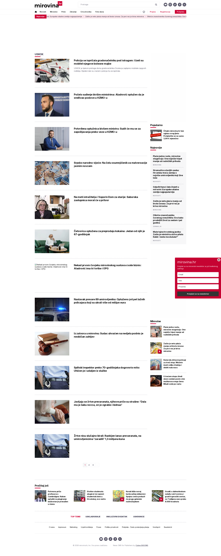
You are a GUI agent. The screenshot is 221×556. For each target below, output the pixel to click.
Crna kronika (86, 12)
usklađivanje (93, 516)
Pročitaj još (41, 485)
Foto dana (99, 12)
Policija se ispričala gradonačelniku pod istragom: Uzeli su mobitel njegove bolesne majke (109, 62)
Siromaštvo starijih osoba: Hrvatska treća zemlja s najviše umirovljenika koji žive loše (168, 174)
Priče (63, 12)
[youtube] (165, 4)
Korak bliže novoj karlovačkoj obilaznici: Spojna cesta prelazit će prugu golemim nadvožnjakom (136, 496)
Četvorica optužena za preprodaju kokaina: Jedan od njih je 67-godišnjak (109, 233)
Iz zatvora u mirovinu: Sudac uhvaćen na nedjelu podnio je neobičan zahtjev (108, 335)
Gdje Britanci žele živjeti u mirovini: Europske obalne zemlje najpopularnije (166, 189)
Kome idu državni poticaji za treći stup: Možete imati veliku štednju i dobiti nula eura (174, 364)
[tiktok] (175, 4)
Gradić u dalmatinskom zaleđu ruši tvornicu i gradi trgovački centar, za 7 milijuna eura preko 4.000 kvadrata (175, 496)
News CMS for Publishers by (130, 545)
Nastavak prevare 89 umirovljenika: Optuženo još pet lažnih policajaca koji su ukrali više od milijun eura (109, 301)
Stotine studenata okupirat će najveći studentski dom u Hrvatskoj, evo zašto (96, 495)
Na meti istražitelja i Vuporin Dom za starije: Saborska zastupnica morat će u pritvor (106, 198)
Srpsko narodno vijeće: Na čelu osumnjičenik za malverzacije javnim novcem (110, 164)
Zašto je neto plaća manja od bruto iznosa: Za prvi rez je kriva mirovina (99, 16)
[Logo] (48, 4)
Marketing (73, 527)
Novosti (43, 12)
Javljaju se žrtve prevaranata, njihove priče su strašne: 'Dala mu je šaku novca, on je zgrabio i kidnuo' (110, 403)
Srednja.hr (156, 527)
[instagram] (170, 4)
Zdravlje (73, 12)
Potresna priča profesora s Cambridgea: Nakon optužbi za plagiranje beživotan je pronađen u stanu (58, 497)
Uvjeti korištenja (87, 527)
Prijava (153, 12)
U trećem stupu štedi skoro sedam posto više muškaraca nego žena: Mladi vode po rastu (174, 380)
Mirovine (53, 12)
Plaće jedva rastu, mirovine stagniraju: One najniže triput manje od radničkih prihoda (167, 158)
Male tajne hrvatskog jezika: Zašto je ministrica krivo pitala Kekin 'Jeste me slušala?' (168, 234)
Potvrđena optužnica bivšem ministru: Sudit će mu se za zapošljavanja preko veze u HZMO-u (107, 130)
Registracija (165, 12)
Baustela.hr (168, 527)
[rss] (184, 4)
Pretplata (180, 12)
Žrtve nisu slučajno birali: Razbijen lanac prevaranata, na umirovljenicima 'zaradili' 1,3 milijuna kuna (107, 437)
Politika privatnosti (111, 527)
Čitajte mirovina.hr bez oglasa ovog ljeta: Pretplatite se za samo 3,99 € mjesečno (173, 135)
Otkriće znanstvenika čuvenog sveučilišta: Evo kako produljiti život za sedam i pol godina (168, 16)
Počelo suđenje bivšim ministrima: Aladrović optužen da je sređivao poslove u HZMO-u (109, 96)
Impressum (62, 527)
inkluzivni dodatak (116, 516)
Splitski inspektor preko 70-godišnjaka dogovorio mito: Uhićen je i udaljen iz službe (107, 369)
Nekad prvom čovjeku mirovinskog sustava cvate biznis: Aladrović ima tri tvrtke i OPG (107, 267)
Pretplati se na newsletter (198, 294)
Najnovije (156, 147)
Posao (98, 527)
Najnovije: (40, 16)
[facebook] (180, 4)
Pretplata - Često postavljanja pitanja (135, 527)
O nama (52, 527)
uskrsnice (138, 516)
